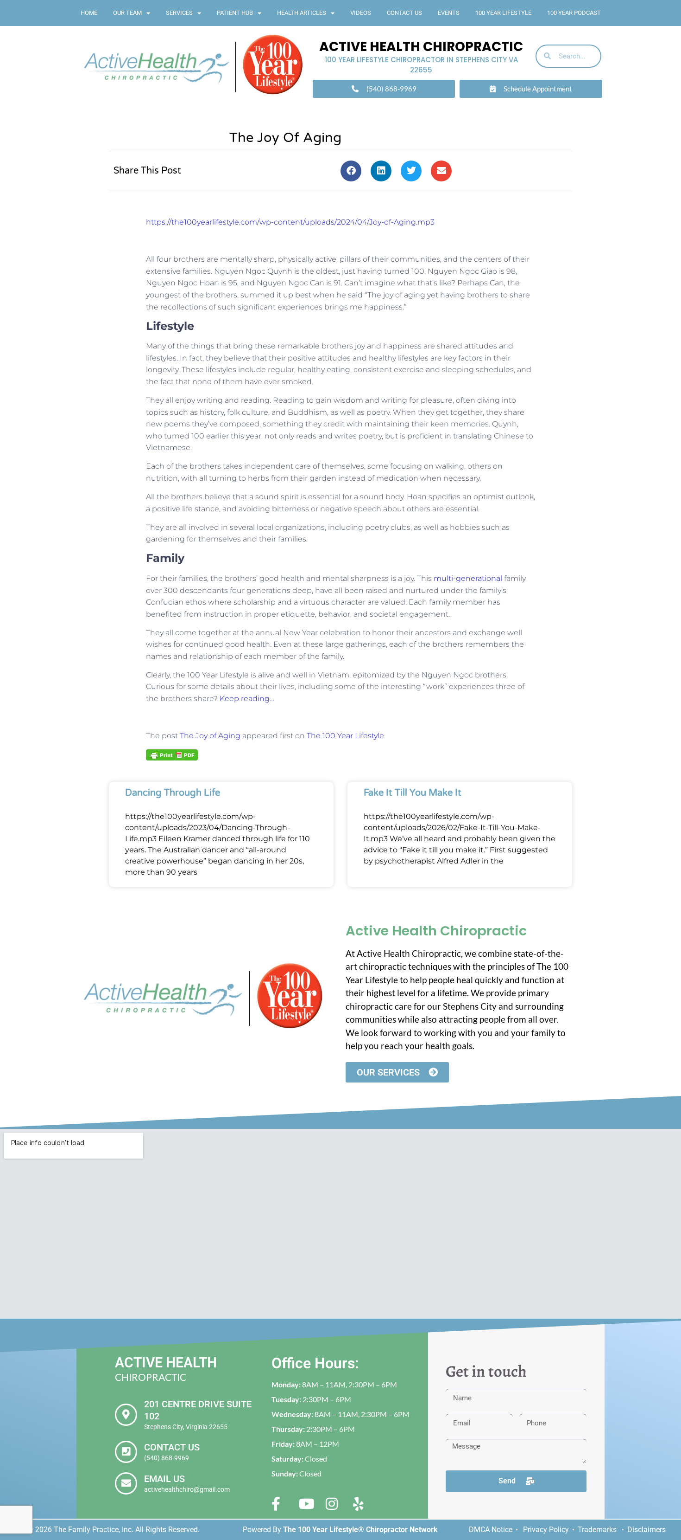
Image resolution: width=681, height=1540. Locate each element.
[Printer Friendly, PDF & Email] (172, 754)
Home (89, 12)
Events (449, 12)
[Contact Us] (126, 1452)
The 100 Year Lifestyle (345, 735)
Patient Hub (235, 12)
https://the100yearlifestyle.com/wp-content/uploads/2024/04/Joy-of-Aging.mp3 (290, 222)
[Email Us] (126, 1483)
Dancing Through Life (172, 793)
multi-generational (468, 578)
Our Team (127, 12)
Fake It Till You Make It (412, 793)
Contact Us (404, 12)
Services (179, 12)
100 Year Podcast (574, 12)
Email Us (164, 1478)
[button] (350, 171)
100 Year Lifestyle (503, 12)
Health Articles (301, 12)
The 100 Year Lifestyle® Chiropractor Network (360, 1529)
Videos (360, 12)
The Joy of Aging (210, 735)
